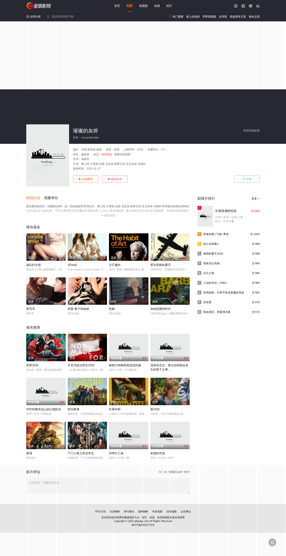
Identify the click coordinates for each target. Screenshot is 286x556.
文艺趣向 (115, 264)
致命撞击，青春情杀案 (217, 312)
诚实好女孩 (33, 264)
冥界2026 (32, 365)
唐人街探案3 (210, 243)
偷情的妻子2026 (213, 253)
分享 (247, 179)
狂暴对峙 (115, 409)
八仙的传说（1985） (216, 282)
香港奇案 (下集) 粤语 (216, 234)
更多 (256, 198)
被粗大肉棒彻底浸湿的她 (125, 365)
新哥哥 (30, 308)
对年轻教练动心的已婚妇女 (43, 409)
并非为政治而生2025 (81, 365)
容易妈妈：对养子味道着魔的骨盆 (223, 292)
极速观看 (115, 179)
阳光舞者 (73, 409)
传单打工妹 (116, 453)
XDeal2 (72, 264)
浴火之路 (208, 273)
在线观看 (86, 179)
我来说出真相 (211, 263)
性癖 (112, 308)
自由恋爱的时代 (160, 308)
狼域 (29, 453)
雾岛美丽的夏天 (160, 264)
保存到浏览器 (251, 130)
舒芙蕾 (207, 302)
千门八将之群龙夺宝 (81, 453)
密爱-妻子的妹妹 (78, 308)
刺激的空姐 (157, 453)
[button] (35, 198)
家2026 (155, 409)
